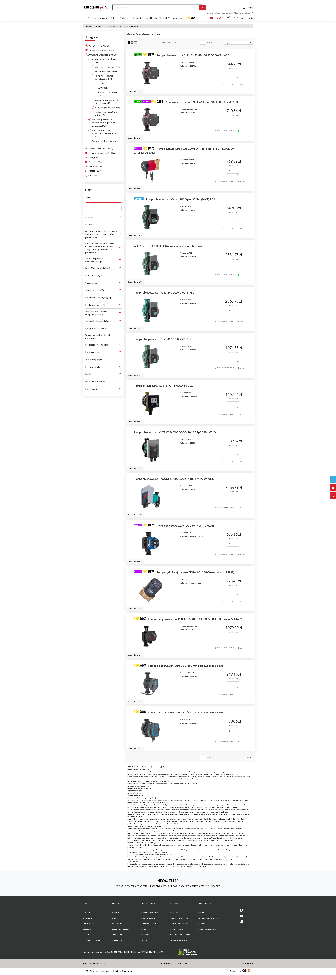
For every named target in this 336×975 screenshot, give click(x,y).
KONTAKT (202, 912)
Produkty (92, 18)
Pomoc (144, 940)
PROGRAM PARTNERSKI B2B (208, 918)
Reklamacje (117, 923)
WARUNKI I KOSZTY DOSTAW (180, 935)
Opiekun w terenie (148, 923)
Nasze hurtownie (148, 918)
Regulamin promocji (120, 929)
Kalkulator (117, 940)
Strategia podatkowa (179, 940)
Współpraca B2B (162, 18)
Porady (86, 935)
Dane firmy (87, 918)
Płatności (116, 912)
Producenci (124, 18)
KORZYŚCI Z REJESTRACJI (207, 929)
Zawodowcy (178, 18)
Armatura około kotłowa (113, 26)
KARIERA (201, 923)
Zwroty (115, 918)
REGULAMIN (174, 912)
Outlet (113, 18)
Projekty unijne (176, 929)
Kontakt (148, 18)
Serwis (143, 929)
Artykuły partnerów (92, 940)
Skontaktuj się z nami (150, 912)
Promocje (103, 18)
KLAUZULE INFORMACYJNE (180, 923)
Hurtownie (137, 18)
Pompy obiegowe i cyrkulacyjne (134, 26)
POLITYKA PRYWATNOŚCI (179, 918)
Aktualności (88, 923)
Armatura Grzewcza (96, 26)
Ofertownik (117, 935)
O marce (86, 912)
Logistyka (145, 935)
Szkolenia (87, 929)
